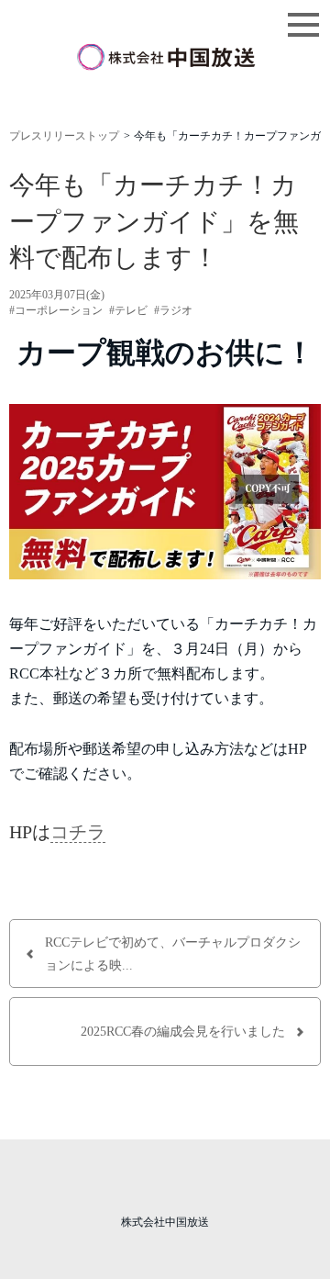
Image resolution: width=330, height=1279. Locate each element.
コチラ (77, 832)
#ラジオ (173, 310)
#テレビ (128, 310)
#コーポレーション (56, 310)
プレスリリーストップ (64, 135)
